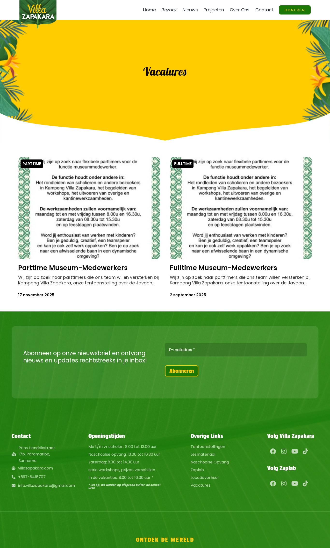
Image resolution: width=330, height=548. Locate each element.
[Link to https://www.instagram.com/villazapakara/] (284, 451)
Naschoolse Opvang (210, 462)
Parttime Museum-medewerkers (73, 268)
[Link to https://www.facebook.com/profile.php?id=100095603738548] (273, 483)
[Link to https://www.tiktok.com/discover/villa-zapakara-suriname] (305, 451)
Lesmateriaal (203, 454)
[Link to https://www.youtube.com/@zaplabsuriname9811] (295, 483)
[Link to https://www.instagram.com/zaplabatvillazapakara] (284, 483)
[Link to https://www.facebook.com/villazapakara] (273, 451)
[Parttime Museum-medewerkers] (89, 161)
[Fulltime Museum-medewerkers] (241, 161)
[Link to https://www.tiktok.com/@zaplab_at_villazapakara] (305, 483)
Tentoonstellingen (208, 446)
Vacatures (200, 485)
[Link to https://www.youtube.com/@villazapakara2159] (295, 451)
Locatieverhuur (205, 477)
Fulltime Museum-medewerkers (223, 268)
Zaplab (197, 470)
